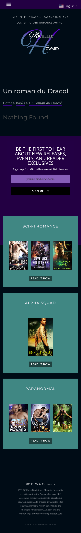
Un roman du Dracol (45, 103)
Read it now (40, 278)
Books (20, 103)
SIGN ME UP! (40, 191)
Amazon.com (37, 510)
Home (7, 103)
